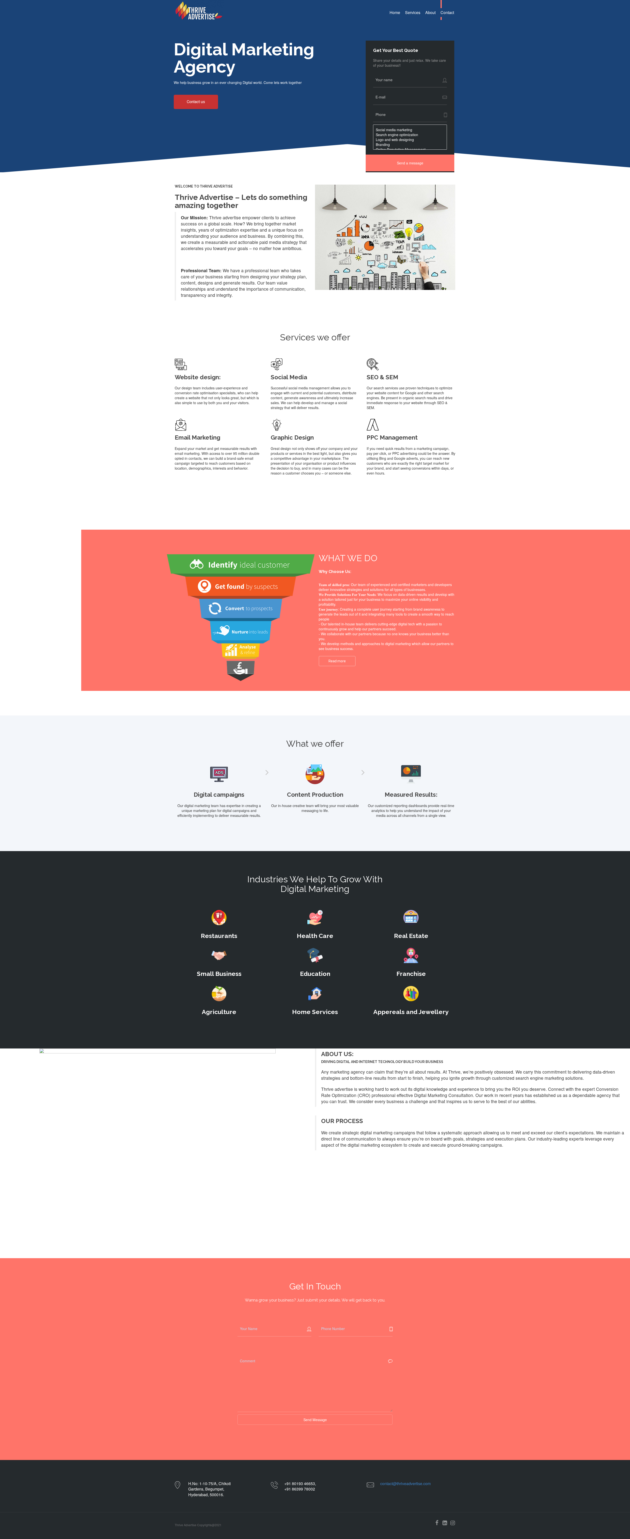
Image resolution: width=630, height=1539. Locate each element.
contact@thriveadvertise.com (405, 1483)
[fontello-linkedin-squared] (444, 1522)
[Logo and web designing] (410, 139)
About (430, 12)
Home (395, 12)
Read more (337, 661)
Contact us (196, 101)
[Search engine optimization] (410, 134)
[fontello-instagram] (452, 1522)
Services (412, 12)
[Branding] (410, 144)
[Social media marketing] (410, 129)
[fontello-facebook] (437, 1522)
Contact (447, 12)
